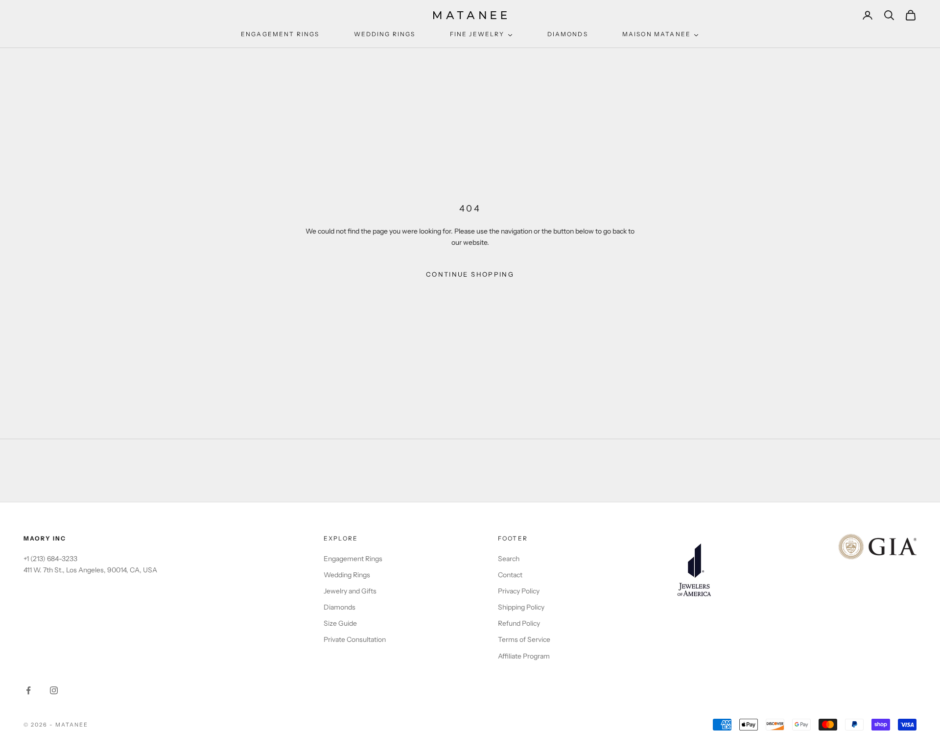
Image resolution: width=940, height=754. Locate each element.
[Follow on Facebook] (28, 690)
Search (508, 558)
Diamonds (339, 607)
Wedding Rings (347, 574)
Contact (510, 574)
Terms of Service (524, 639)
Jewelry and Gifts (350, 591)
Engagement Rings (353, 558)
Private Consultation (355, 639)
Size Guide (340, 623)
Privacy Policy (519, 591)
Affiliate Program (524, 656)
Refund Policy (519, 623)
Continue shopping (470, 274)
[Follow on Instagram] (54, 690)
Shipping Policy (521, 607)
